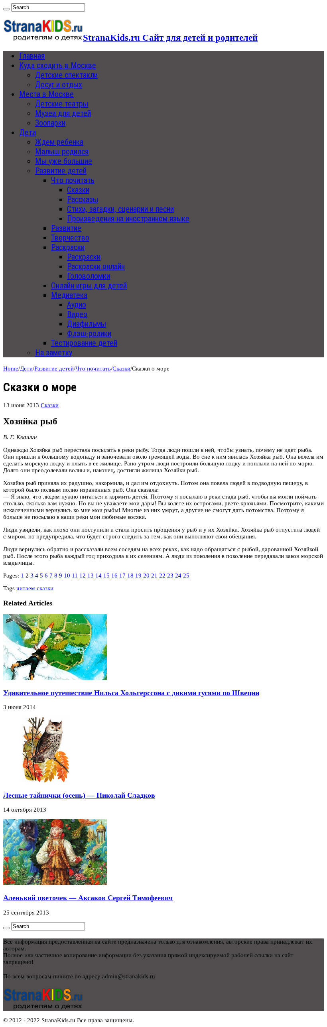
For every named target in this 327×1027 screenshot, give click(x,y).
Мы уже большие (63, 161)
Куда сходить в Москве (57, 65)
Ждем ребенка (59, 142)
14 (98, 575)
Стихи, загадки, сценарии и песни (120, 209)
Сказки (78, 190)
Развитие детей (61, 170)
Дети (27, 132)
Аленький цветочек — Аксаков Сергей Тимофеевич (88, 898)
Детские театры (61, 103)
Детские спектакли (66, 75)
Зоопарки (50, 123)
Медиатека (69, 295)
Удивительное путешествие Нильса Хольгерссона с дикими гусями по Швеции (131, 693)
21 (154, 575)
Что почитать (73, 180)
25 (186, 575)
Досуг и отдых (58, 84)
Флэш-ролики (89, 333)
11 (75, 575)
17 (122, 575)
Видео (77, 314)
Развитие (66, 228)
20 (146, 575)
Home (10, 368)
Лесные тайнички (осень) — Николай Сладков (79, 795)
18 (130, 575)
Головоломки (88, 276)
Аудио (76, 304)
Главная (32, 56)
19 (138, 575)
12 (82, 575)
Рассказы (82, 199)
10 (67, 575)
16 (114, 575)
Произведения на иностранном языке (128, 218)
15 (106, 575)
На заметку (53, 352)
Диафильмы (86, 324)
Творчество (70, 237)
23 (170, 575)
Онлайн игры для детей (89, 285)
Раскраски (68, 247)
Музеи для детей (63, 113)
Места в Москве (46, 94)
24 (178, 575)
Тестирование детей (84, 343)
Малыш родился (62, 151)
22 (162, 575)
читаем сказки (34, 588)
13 (90, 575)
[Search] (6, 9)
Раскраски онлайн (96, 266)
